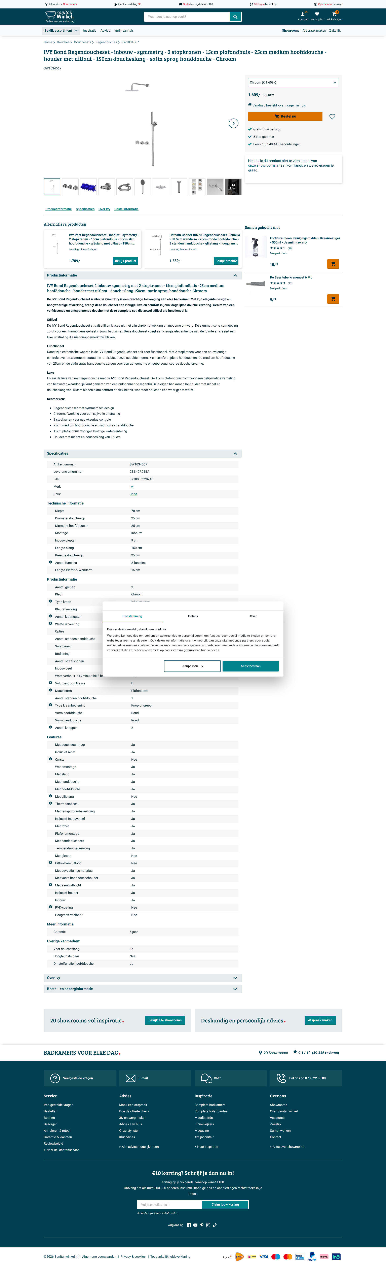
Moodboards (204, 1117)
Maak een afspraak (133, 1105)
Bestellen (50, 1111)
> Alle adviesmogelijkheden (139, 1146)
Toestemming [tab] (132, 616)
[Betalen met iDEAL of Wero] (251, 1257)
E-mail (143, 1078)
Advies (105, 30)
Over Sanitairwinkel (284, 1111)
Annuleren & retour (57, 1130)
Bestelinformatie (126, 209)
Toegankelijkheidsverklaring (170, 1256)
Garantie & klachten (58, 1137)
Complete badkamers (210, 1105)
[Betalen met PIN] (300, 1257)
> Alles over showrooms (287, 1146)
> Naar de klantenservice (61, 1150)
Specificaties (85, 209)
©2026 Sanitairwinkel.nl (61, 1256)
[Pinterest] (201, 1225)
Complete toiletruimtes (211, 1111)
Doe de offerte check (134, 1111)
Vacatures (277, 1117)
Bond (133, 494)
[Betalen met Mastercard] (287, 1257)
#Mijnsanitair (204, 1137)
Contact (275, 1137)
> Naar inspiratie (206, 1146)
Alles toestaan (251, 666)
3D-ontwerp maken (132, 1117)
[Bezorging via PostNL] (239, 1256)
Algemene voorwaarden (99, 1256)
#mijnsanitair (123, 30)
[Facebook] (189, 1225)
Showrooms (290, 30)
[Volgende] (233, 123)
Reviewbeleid (53, 1143)
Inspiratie (89, 30)
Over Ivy (104, 209)
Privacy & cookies (133, 1256)
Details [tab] (193, 616)
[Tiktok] (214, 1225)
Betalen (49, 1117)
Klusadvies (127, 1137)
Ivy (132, 486)
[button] (332, 117)
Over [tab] (253, 616)
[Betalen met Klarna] (324, 1257)
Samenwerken (280, 1130)
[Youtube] (195, 1225)
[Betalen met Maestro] (275, 1257)
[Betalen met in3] (336, 1256)
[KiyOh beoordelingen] (227, 1257)
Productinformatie (58, 209)
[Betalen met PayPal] (312, 1256)
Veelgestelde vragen (78, 1078)
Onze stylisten (129, 1130)
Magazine (202, 1130)
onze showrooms (262, 165)
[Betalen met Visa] (263, 1257)
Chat (217, 1078)
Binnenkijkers (204, 1124)
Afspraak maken (314, 30)
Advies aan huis (130, 1124)
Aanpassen (190, 666)
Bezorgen (50, 1124)
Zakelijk (335, 30)
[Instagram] (208, 1225)
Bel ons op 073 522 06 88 (307, 1078)
